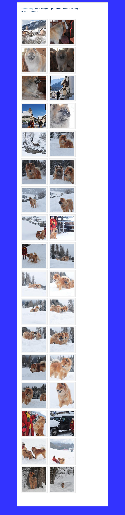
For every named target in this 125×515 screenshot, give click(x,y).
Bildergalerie (26, 8)
